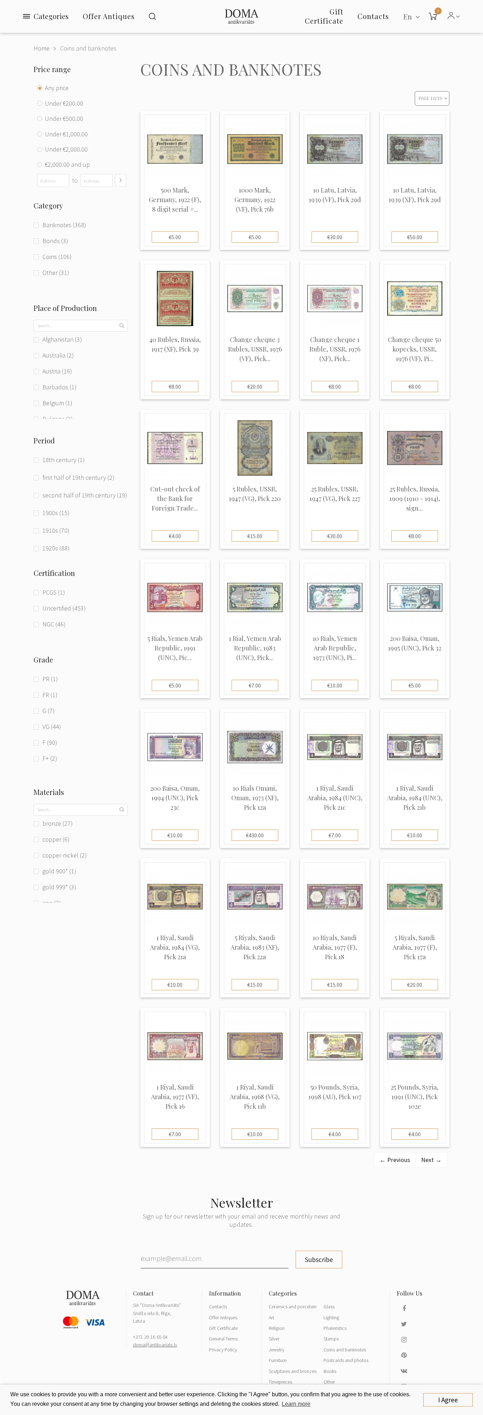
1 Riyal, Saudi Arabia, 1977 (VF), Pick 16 (175, 1096)
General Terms (223, 1339)
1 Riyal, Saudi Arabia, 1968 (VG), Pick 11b (255, 1096)
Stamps (331, 1339)
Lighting (331, 1317)
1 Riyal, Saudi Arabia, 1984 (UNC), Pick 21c (334, 798)
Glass (329, 1306)
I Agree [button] (448, 1400)
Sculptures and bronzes (292, 1371)
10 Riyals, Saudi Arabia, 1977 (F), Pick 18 (335, 947)
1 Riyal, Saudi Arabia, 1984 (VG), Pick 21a (175, 947)
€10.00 (334, 685)
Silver (274, 1339)
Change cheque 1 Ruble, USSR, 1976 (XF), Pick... (334, 349)
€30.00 (334, 237)
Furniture (277, 1360)
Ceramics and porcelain (292, 1306)
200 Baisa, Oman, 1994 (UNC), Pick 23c (175, 798)
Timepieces (280, 1382)
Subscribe (319, 1259)
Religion (277, 1328)
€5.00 (175, 237)
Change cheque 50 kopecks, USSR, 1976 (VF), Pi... (414, 349)
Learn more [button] (296, 1404)
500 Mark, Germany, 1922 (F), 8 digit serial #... (175, 199)
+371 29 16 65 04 (150, 1337)
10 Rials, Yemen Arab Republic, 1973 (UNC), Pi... (335, 648)
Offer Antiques (109, 16)
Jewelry (276, 1349)
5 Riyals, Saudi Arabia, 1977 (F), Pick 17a (414, 947)
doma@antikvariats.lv (155, 1345)
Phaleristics (335, 1328)
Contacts (218, 1306)
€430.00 (255, 835)
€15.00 (254, 536)
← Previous (394, 1160)
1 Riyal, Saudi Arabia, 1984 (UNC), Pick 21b (414, 798)
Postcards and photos (346, 1360)
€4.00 (175, 536)
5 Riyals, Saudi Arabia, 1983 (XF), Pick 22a (255, 947)
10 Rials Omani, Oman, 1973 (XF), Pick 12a (255, 798)
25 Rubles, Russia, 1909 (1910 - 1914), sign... (414, 498)
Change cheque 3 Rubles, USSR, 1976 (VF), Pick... (255, 349)
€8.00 (175, 386)
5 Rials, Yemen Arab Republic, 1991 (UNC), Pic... (175, 648)
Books (330, 1371)
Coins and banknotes (88, 48)
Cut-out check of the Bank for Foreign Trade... (175, 498)
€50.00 (414, 237)
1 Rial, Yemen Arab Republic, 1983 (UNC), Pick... (255, 648)
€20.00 (254, 386)
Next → (431, 1160)
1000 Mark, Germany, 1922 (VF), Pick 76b (254, 199)
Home (42, 48)
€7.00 (255, 685)
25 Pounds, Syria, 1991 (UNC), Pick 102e (414, 1096)
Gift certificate (324, 16)
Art (271, 1317)
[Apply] (120, 180)
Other (329, 1382)
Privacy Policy (223, 1349)
